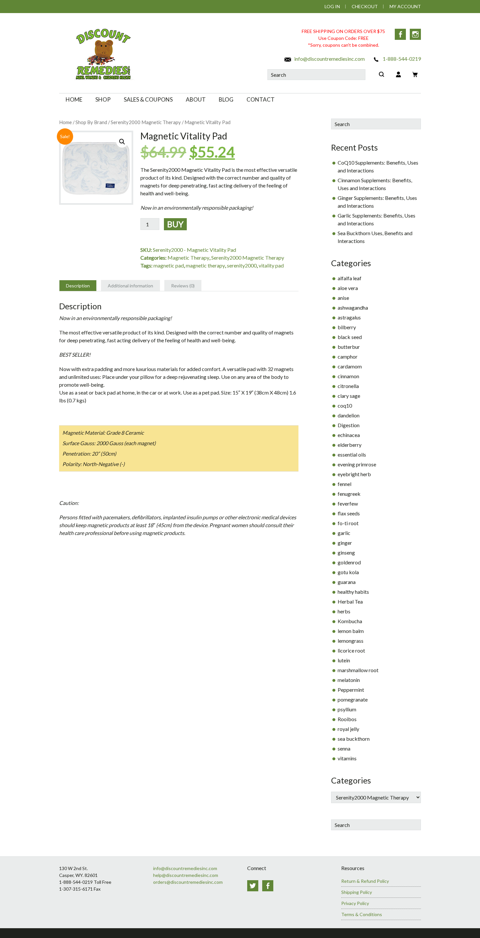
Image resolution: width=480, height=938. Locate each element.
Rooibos (347, 719)
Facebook (400, 34)
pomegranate (353, 699)
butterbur (349, 347)
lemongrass (350, 641)
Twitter (252, 885)
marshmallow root (358, 670)
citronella (348, 386)
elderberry (349, 445)
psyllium (347, 709)
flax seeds (349, 513)
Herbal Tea (350, 601)
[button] (122, 142)
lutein (344, 660)
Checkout (365, 6)
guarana (347, 582)
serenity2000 (242, 265)
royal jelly (348, 729)
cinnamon (348, 376)
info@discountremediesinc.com (329, 59)
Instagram (415, 34)
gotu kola (348, 572)
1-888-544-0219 (401, 59)
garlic (344, 533)
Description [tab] (78, 285)
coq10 (345, 405)
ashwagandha (353, 307)
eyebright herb (354, 474)
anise (343, 298)
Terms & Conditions (361, 914)
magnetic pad (168, 265)
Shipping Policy (356, 892)
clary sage (349, 396)
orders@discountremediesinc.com (188, 882)
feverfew (348, 503)
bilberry (347, 327)
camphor (348, 356)
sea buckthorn (354, 739)
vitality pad (271, 265)
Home (65, 122)
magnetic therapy (205, 265)
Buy (175, 224)
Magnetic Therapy (188, 257)
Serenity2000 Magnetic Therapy (146, 122)
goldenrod (349, 562)
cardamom (350, 366)
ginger (345, 543)
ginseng (346, 552)
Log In (332, 6)
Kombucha (350, 621)
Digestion (349, 425)
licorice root (351, 650)
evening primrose (357, 464)
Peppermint (351, 690)
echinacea (349, 435)
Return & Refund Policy (365, 881)
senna (344, 748)
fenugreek (349, 494)
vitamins (347, 758)
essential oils (352, 454)
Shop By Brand (91, 122)
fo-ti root (348, 523)
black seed (350, 337)
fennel (344, 484)
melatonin (349, 680)
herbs (344, 611)
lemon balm (351, 631)
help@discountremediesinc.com (185, 875)
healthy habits (353, 592)
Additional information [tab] (130, 285)
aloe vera (348, 288)
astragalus (349, 317)
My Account (405, 6)
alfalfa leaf (349, 278)
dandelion (349, 415)
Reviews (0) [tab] (183, 285)
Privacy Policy (355, 903)
